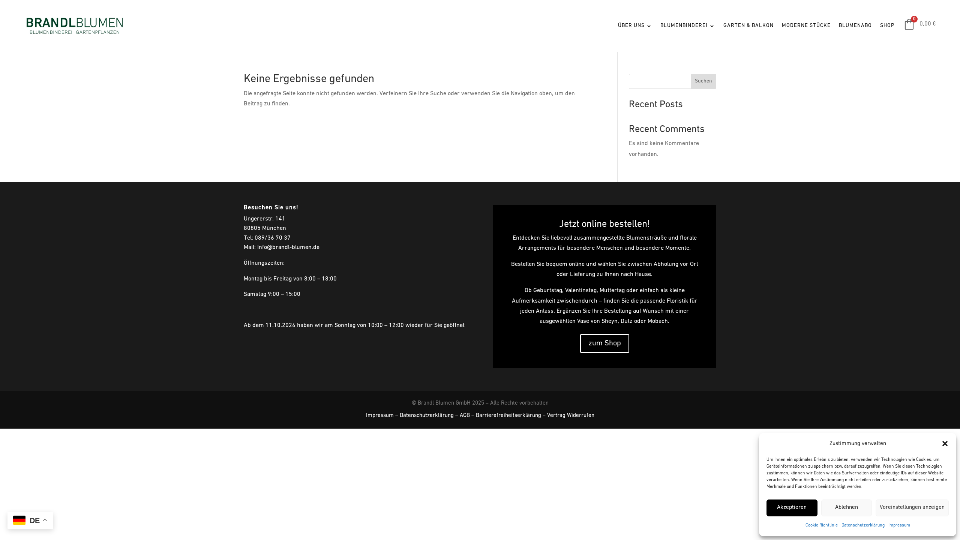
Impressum (899, 525)
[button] (945, 443)
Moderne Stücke (806, 25)
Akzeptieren (792, 507)
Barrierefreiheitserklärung (508, 415)
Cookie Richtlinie (822, 525)
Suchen (703, 81)
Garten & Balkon (748, 25)
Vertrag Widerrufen (570, 415)
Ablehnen (846, 507)
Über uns (631, 25)
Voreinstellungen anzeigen (912, 507)
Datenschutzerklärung (863, 525)
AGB (465, 415)
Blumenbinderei (684, 25)
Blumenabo (855, 25)
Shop (887, 25)
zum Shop (604, 343)
